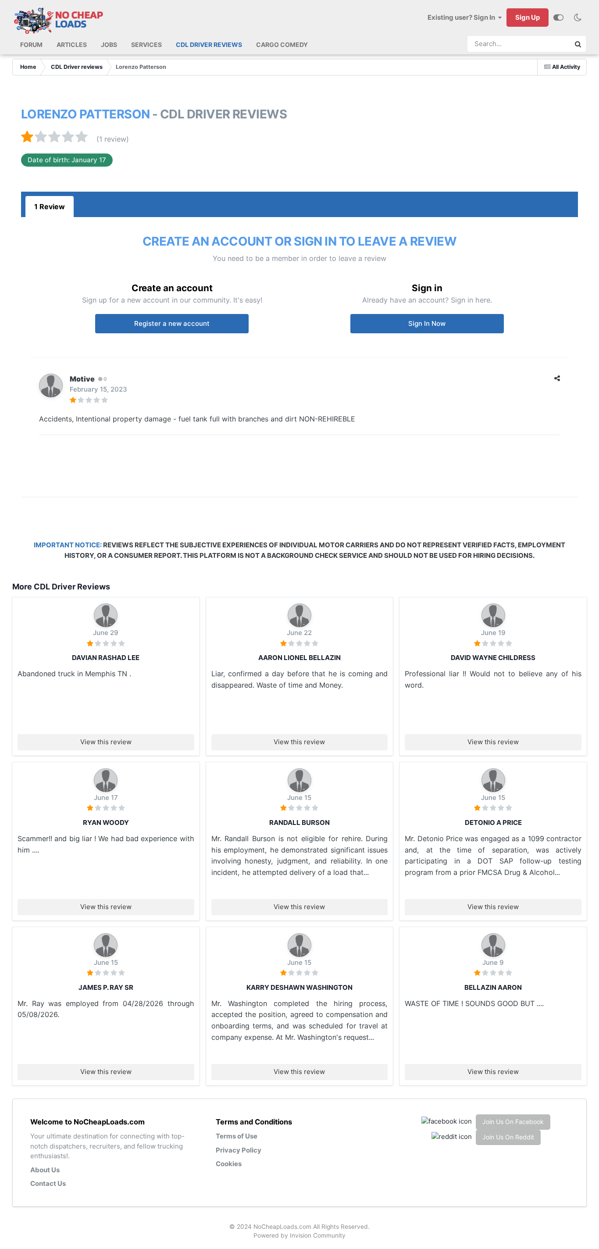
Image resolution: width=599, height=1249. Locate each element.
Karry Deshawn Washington (299, 987)
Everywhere (545, 43)
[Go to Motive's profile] (51, 385)
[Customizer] (558, 17)
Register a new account (172, 323)
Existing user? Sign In (463, 17)
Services (146, 44)
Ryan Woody (106, 822)
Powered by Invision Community (299, 1235)
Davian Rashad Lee (105, 657)
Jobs (109, 44)
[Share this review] (557, 378)
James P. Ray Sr (105, 987)
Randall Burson (299, 822)
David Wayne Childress (493, 657)
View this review (106, 742)
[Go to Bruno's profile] (106, 615)
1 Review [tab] (49, 206)
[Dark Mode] (577, 17)
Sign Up (527, 17)
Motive (82, 379)
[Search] (578, 44)
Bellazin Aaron (493, 987)
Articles (72, 44)
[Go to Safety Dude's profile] (299, 780)
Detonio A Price (493, 822)
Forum (31, 44)
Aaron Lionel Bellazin (299, 657)
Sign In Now (427, 323)
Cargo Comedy (282, 44)
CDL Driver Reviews (209, 44)
